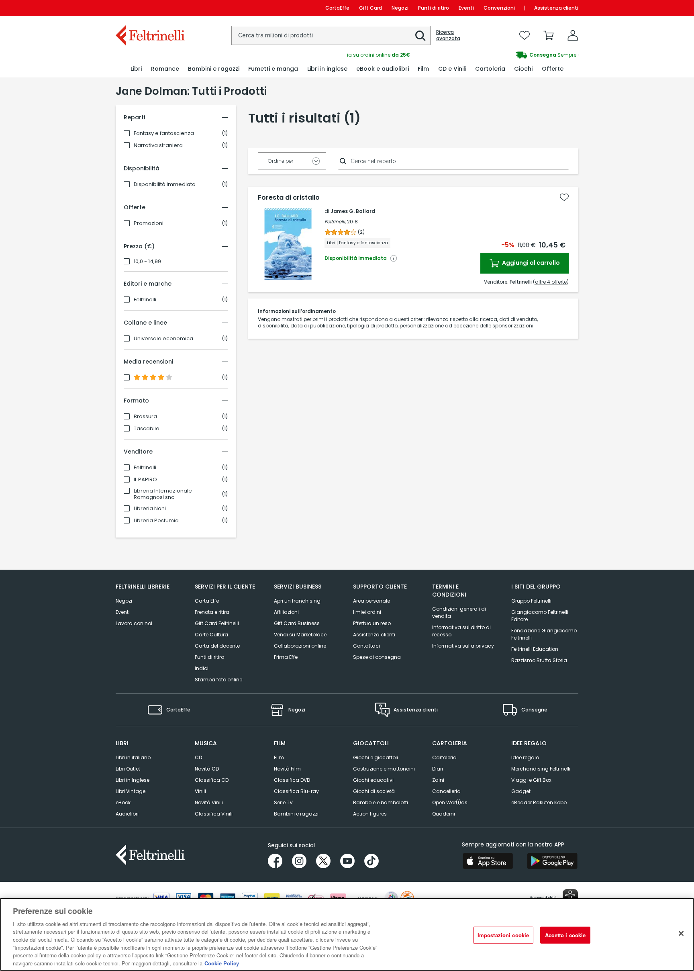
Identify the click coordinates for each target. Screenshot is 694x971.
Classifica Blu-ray (296, 791)
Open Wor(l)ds (449, 802)
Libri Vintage (130, 791)
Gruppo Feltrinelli (531, 600)
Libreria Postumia (156, 520)
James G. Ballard (353, 211)
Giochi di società (374, 791)
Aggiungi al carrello (530, 263)
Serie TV (283, 802)
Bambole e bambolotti (380, 802)
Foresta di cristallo (289, 197)
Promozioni (148, 223)
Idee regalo (525, 757)
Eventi (466, 7)
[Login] (572, 35)
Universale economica (163, 338)
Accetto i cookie (565, 935)
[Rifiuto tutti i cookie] (681, 933)
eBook (123, 802)
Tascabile (146, 428)
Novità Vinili (209, 802)
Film (279, 757)
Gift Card (370, 7)
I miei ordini (367, 612)
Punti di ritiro (433, 7)
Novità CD (207, 768)
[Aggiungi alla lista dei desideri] (564, 197)
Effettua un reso (372, 623)
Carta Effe (207, 600)
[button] (420, 36)
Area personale (371, 600)
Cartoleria (444, 757)
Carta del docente (217, 645)
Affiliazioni (286, 612)
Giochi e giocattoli (375, 757)
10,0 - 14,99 (147, 261)
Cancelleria (446, 791)
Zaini (438, 780)
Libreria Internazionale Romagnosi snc (163, 494)
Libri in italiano (133, 757)
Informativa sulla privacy (463, 645)
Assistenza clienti (556, 7)
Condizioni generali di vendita (459, 612)
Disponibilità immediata (165, 184)
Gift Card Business (297, 623)
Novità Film (287, 768)
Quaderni (443, 813)
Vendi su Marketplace (300, 634)
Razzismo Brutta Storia (539, 660)
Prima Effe (286, 657)
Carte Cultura (211, 634)
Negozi (400, 7)
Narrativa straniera (158, 145)
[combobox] (331, 35)
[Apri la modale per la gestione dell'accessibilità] (570, 897)
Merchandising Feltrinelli (540, 768)
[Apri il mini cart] (548, 35)
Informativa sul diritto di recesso (461, 631)
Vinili (200, 791)
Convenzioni (499, 7)
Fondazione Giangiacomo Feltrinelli (544, 634)
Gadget (521, 791)
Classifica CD (212, 780)
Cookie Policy (221, 963)
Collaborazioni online (300, 645)
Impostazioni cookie (503, 935)
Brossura (145, 416)
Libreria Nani (150, 508)
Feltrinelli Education (534, 649)
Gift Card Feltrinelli (217, 623)
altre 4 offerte (551, 281)
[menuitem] (136, 69)
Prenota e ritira (212, 612)
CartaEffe (337, 7)
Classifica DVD (292, 780)
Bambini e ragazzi (296, 813)
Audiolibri (127, 813)
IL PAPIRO (145, 479)
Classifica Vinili (214, 813)
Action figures (370, 813)
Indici (201, 668)
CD (198, 757)
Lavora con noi (134, 623)
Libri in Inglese (132, 780)
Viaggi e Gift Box (531, 780)
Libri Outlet (128, 768)
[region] (347, 934)
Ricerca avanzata (448, 35)
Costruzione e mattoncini (384, 768)
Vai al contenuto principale (149, 8)
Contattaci (366, 645)
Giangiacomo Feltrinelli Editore (539, 616)
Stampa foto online (218, 679)
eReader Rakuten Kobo (539, 802)
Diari (437, 768)
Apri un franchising (297, 600)
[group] (462, 55)
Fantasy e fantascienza (164, 133)
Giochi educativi (373, 780)
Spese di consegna (377, 657)
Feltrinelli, (335, 221)
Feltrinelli (145, 299)
